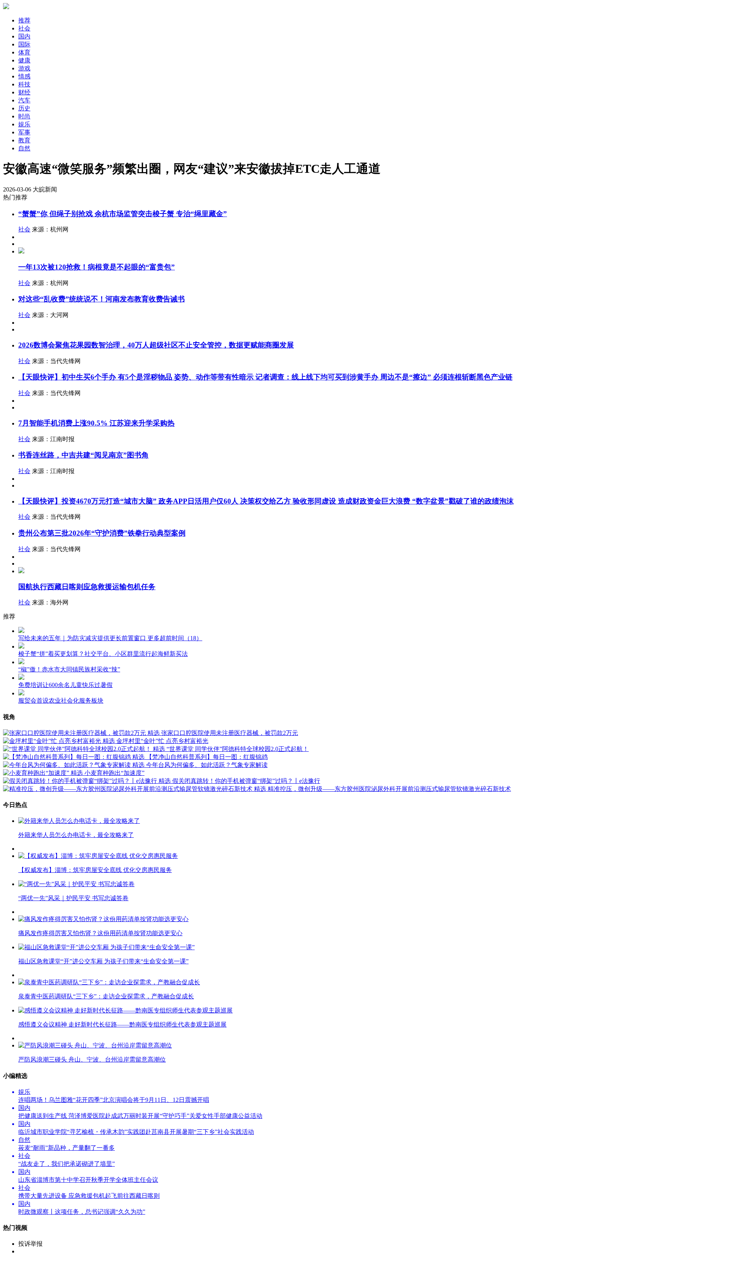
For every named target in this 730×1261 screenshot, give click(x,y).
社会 (24, 229)
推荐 (24, 20)
